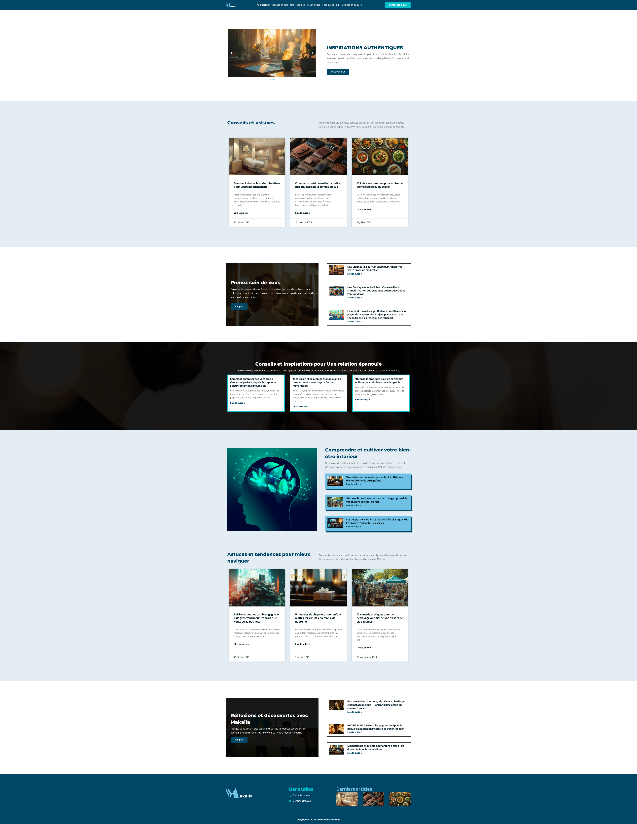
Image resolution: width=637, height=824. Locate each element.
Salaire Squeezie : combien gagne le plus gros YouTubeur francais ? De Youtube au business (256, 618)
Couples (300, 5)
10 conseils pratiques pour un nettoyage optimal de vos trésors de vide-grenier (379, 381)
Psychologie (313, 5)
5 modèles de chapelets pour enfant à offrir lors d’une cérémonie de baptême (374, 479)
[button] (231, 53)
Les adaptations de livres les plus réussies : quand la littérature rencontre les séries (377, 521)
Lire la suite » (241, 213)
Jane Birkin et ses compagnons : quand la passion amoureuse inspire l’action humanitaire (317, 382)
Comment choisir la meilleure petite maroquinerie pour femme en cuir (317, 185)
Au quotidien (264, 5)
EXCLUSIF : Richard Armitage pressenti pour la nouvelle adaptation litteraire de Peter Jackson (375, 727)
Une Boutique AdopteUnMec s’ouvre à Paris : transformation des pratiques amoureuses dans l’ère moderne (376, 290)
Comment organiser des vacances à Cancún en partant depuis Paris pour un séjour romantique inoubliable (253, 382)
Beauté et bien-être (283, 5)
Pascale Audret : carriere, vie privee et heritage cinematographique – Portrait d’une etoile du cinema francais (376, 705)
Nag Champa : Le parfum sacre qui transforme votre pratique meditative (374, 268)
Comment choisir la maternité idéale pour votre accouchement (257, 185)
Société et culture (352, 5)
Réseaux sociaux (331, 5)
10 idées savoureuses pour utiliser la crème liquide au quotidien (380, 185)
